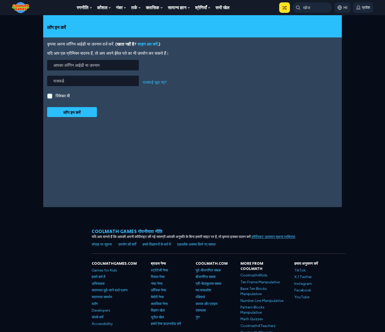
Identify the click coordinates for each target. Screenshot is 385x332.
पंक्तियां (200, 297)
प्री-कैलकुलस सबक (208, 283)
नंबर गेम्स (156, 283)
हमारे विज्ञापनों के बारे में (156, 244)
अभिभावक (98, 283)
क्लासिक (152, 7)
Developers (101, 310)
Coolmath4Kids (253, 275)
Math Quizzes (251, 319)
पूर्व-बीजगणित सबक (208, 270)
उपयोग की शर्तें (127, 244)
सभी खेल (222, 7)
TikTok (300, 270)
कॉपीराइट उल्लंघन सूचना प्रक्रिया (273, 237)
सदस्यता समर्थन (102, 297)
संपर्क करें (97, 317)
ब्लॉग (95, 304)
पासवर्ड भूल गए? (155, 82)
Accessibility (102, 324)
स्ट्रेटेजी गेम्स (159, 270)
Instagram (303, 283)
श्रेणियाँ (201, 7)
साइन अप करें (148, 44)
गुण (198, 317)
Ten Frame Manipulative (260, 282)
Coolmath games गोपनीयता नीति (127, 231)
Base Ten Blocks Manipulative (253, 291)
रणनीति (83, 7)
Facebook (302, 290)
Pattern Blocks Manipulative (252, 310)
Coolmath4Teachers (258, 326)
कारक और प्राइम (206, 304)
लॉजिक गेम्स (158, 290)
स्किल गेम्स (157, 277)
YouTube (301, 297)
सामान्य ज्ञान (177, 7)
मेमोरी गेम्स (157, 297)
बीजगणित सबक (206, 277)
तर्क (134, 7)
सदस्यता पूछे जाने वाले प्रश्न (110, 290)
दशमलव (201, 310)
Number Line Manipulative (261, 300)
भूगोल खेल (157, 317)
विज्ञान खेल (158, 310)
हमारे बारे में (98, 277)
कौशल (102, 7)
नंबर (119, 7)
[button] (284, 7)
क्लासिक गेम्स (159, 304)
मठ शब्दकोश (203, 290)
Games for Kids (104, 270)
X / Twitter (303, 277)
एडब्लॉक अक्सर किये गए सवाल (196, 244)
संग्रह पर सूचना (102, 244)
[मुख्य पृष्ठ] (21, 7)
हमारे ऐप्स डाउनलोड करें (166, 324)
